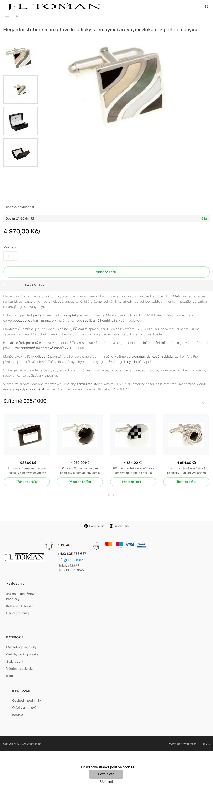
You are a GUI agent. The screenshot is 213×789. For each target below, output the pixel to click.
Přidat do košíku (107, 272)
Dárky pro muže (18, 613)
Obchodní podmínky (27, 700)
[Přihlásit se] (206, 6)
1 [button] (102, 495)
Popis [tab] (8, 285)
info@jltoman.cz (70, 560)
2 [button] (109, 495)
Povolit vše (106, 774)
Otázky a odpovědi (25, 708)
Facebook (96, 526)
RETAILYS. (203, 743)
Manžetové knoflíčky (21, 647)
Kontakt (17, 715)
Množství (10, 247)
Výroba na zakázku (20, 669)
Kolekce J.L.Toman (19, 606)
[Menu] (7, 16)
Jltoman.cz (34, 743)
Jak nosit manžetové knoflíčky (21, 596)
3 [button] (113, 495)
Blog (9, 676)
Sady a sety (14, 662)
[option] (124, 85)
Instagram (121, 526)
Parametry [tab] (35, 285)
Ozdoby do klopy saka (22, 654)
